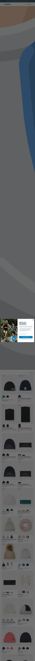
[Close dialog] (33, 320)
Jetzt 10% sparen (26, 337)
